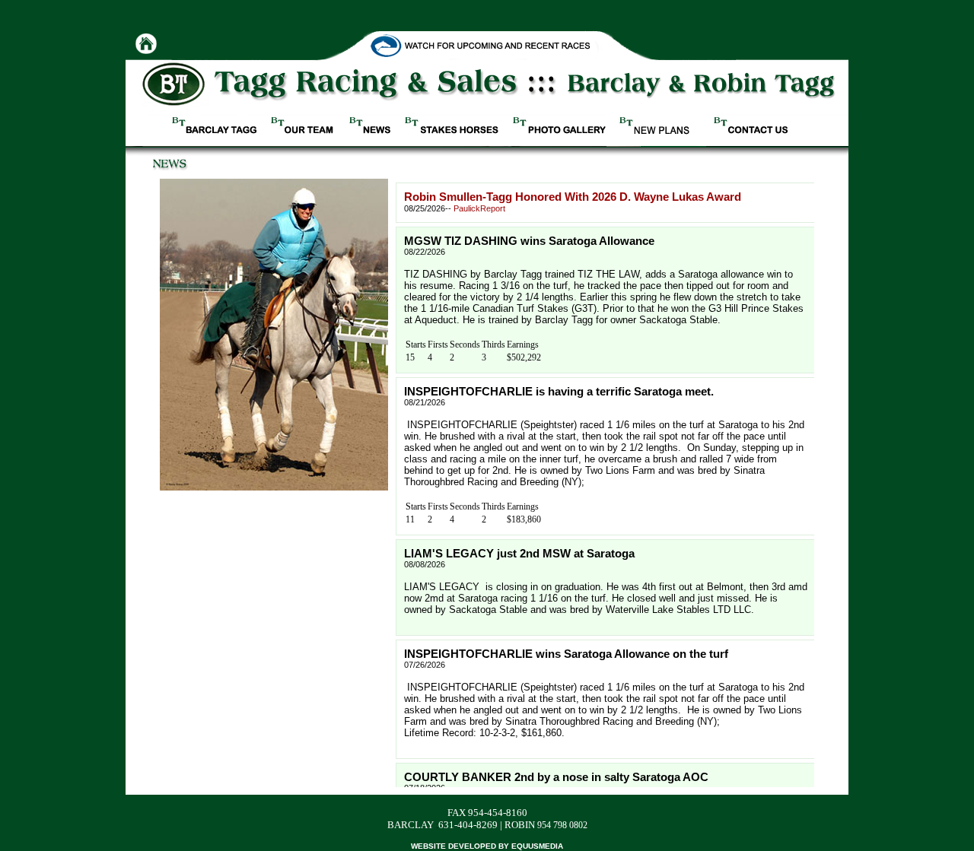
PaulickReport (479, 208)
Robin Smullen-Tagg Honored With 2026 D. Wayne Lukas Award (572, 197)
